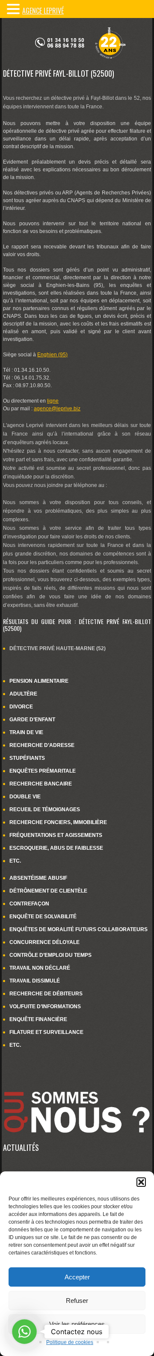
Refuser (77, 1300)
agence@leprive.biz (57, 409)
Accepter (77, 1277)
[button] (141, 1182)
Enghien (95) (52, 355)
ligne (53, 401)
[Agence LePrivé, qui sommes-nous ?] (77, 1086)
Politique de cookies (69, 1342)
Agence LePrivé (43, 11)
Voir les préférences (77, 1324)
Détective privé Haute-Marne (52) (57, 648)
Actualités (21, 1147)
